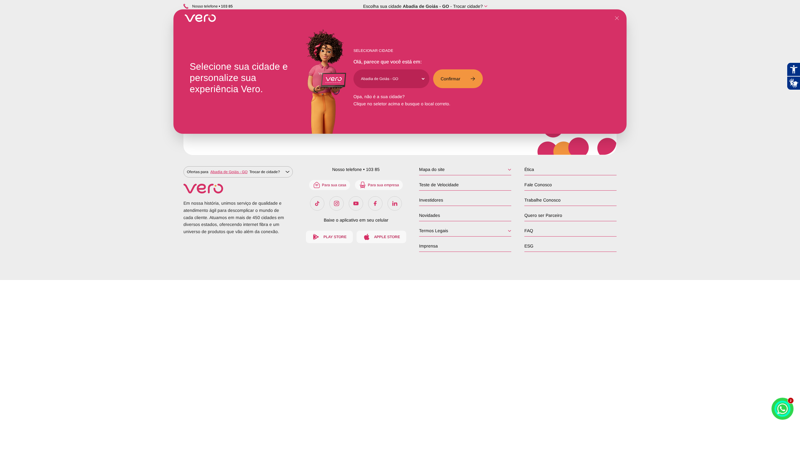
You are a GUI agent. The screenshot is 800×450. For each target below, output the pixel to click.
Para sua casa (334, 185)
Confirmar (450, 78)
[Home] (238, 188)
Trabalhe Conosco (542, 200)
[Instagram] (336, 203)
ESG (528, 245)
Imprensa (428, 245)
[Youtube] (356, 203)
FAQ (528, 230)
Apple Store (387, 237)
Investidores (431, 200)
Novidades (429, 215)
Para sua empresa (383, 185)
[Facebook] (375, 203)
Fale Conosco (538, 184)
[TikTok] (317, 203)
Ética (529, 169)
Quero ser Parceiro (543, 215)
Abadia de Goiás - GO (426, 6)
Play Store (335, 237)
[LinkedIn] (395, 203)
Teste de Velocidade (439, 184)
